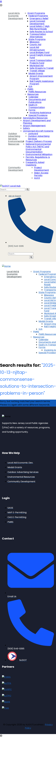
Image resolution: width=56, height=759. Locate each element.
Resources (33, 94)
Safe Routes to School (41, 31)
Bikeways (34, 41)
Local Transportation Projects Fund (41, 61)
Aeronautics (14, 118)
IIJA (30, 86)
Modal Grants (36, 73)
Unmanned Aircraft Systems (38, 131)
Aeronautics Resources (35, 117)
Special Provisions (38, 115)
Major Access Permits (41, 174)
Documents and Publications (37, 101)
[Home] (6, 266)
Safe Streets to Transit (42, 68)
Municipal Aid (36, 65)
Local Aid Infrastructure (37, 48)
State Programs (37, 39)
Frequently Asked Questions (35, 163)
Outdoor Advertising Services (14, 136)
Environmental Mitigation (39, 154)
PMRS (30, 89)
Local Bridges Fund (39, 52)
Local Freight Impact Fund (41, 56)
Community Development (15, 168)
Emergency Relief (39, 18)
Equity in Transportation (37, 106)
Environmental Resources (16, 142)
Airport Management (34, 125)
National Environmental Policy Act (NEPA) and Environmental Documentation (38, 148)
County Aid (35, 44)
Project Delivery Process (39, 141)
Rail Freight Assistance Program (42, 82)
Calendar (33, 96)
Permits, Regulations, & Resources (38, 158)
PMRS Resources (37, 91)
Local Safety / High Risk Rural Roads (39, 27)
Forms (32, 110)
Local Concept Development (37, 22)
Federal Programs (38, 15)
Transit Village (37, 70)
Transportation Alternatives (38, 35)
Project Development (41, 169)
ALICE (37, 178)
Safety (26, 128)
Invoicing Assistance (40, 112)
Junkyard (33, 133)
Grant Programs (36, 13)
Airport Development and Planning (37, 122)
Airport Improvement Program (41, 77)
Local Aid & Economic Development (15, 16)
